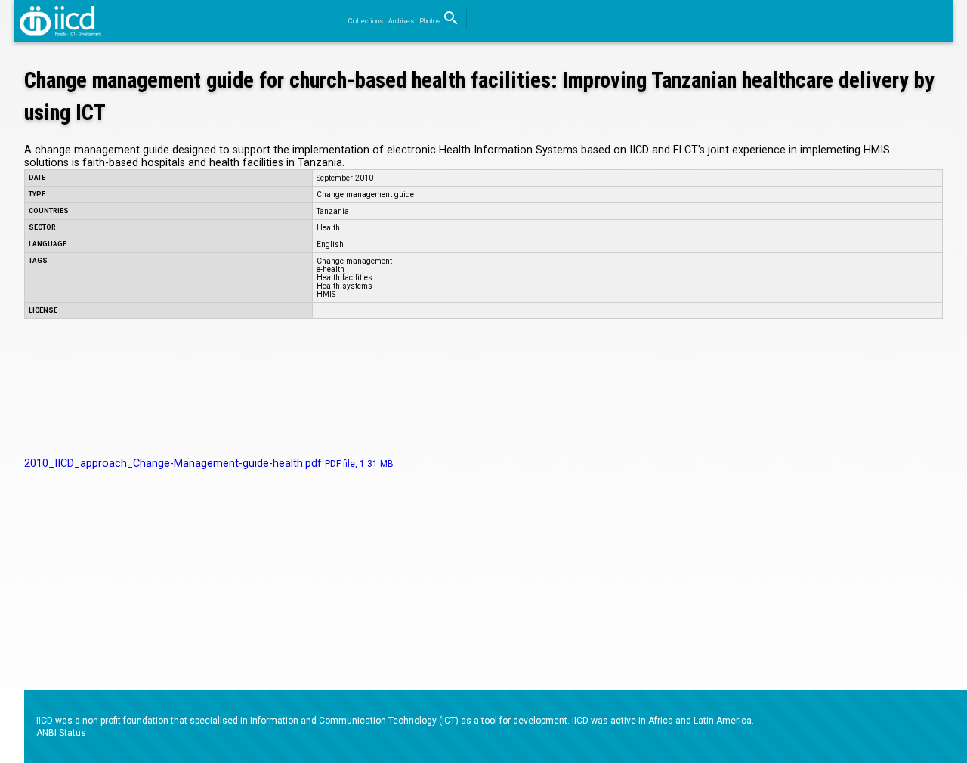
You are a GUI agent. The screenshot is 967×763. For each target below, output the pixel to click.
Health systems (344, 286)
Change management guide (365, 194)
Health (328, 228)
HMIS (326, 294)
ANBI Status (61, 732)
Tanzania (333, 211)
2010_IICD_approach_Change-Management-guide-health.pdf (209, 463)
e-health (330, 269)
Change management (354, 261)
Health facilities (344, 277)
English (330, 244)
